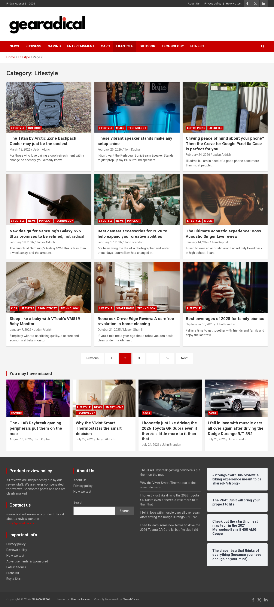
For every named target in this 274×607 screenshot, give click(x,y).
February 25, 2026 (110, 149)
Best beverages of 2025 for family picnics (225, 318)
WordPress (131, 599)
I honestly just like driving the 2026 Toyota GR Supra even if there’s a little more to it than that (169, 430)
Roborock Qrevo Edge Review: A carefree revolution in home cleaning (136, 321)
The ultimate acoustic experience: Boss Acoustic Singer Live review (223, 234)
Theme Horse (80, 599)
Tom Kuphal (132, 149)
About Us (194, 3)
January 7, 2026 (20, 329)
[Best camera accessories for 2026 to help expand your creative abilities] (137, 200)
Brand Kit (12, 573)
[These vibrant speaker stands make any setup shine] (137, 107)
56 (167, 358)
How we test (233, 3)
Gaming (54, 46)
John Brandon (133, 242)
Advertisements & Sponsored (27, 561)
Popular (45, 220)
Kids (14, 308)
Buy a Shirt (13, 579)
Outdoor (147, 46)
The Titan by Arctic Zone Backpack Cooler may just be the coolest (43, 141)
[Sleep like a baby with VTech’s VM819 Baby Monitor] (49, 287)
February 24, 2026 (198, 154)
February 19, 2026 (22, 242)
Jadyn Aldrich (42, 149)
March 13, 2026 (20, 149)
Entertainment (80, 46)
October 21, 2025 (109, 329)
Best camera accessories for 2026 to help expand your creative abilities (132, 234)
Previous (92, 358)
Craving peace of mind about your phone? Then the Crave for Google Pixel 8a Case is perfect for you (225, 143)
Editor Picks (196, 128)
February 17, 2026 (110, 242)
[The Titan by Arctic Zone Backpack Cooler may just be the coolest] (49, 107)
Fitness (197, 46)
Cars (105, 46)
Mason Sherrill (133, 329)
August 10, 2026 (21, 439)
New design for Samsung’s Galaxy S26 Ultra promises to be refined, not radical (47, 234)
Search (78, 502)
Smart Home (125, 308)
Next (184, 358)
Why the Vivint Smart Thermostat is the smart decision (99, 428)
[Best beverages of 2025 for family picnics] (225, 287)
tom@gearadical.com (21, 523)
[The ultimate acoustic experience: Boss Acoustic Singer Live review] (225, 200)
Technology (173, 46)
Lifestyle (124, 46)
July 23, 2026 (217, 439)
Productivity (47, 308)
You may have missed (30, 373)
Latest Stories (16, 567)
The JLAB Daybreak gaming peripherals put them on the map (36, 428)
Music (120, 128)
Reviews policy (16, 550)
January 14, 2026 (197, 242)
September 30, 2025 (199, 324)
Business (33, 46)
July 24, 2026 (150, 444)
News (14, 46)
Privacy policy (212, 3)
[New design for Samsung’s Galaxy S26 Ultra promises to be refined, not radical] (49, 200)
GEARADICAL (41, 599)
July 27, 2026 (85, 439)
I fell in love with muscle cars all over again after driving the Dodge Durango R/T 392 (236, 428)
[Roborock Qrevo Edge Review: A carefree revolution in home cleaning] (137, 287)
